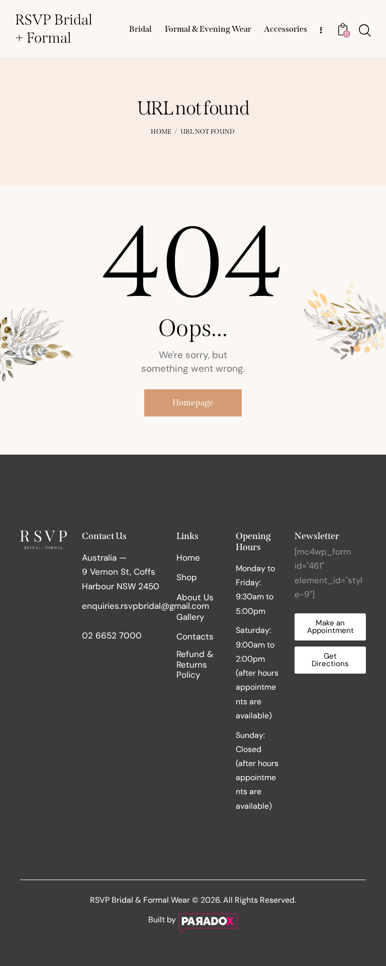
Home (161, 131)
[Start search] (365, 31)
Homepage (193, 402)
